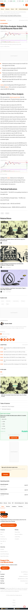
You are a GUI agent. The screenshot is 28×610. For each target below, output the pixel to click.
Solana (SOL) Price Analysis (8, 406)
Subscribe (5, 474)
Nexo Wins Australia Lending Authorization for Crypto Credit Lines (15, 361)
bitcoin (2, 301)
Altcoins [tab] (8, 506)
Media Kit (2, 549)
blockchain (8, 301)
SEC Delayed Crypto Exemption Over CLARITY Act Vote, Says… (15, 354)
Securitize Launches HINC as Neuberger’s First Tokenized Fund (15, 364)
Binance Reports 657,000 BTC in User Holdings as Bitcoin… (15, 357)
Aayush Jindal (8, 323)
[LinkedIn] (7, 339)
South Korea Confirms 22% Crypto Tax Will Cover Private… (15, 351)
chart (8, 178)
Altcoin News (3, 20)
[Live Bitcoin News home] (2, 5)
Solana (1, 374)
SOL (1, 371)
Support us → (5, 568)
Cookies (14, 605)
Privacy (14, 602)
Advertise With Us (3, 551)
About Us (2, 532)
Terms (14, 600)
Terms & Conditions (18, 534)
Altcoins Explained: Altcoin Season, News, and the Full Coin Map (15, 11)
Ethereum (7, 9)
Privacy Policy (17, 532)
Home (1, 11)
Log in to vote (14, 437)
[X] (1, 339)
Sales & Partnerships (4, 556)
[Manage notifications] (24, 607)
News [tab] (2, 506)
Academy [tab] (14, 506)
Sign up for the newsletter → (8, 525)
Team (1, 534)
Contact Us (2, 536)
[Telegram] (10, 339)
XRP (16, 9)
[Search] (24, 5)
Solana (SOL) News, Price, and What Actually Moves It (9, 13)
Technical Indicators (6, 409)
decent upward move (15, 97)
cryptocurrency (16, 301)
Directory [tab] (20, 506)
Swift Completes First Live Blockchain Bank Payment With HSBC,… (14, 348)
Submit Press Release (4, 553)
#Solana (7, 213)
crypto (2, 304)
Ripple (7, 304)
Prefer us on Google (5, 333)
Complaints (17, 539)
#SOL (2, 213)
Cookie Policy (17, 536)
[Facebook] (4, 339)
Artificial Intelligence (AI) (19, 503)
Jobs (1, 543)
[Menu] (26, 5)
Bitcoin (2, 9)
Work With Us (3, 541)
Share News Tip (3, 539)
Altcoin (12, 9)
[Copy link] (13, 339)
